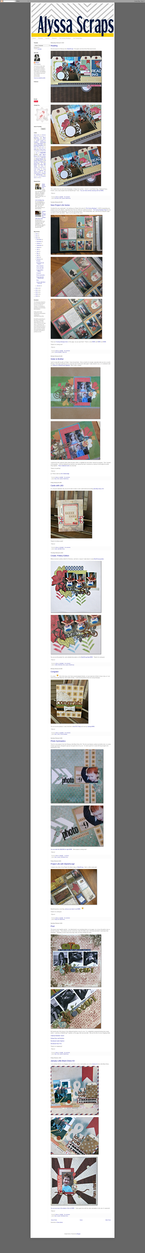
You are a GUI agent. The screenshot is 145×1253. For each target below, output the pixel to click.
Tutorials (44, 173)
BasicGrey (36, 137)
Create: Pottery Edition (60, 556)
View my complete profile (39, 78)
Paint (41, 162)
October (38, 243)
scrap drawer (37, 169)
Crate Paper (40, 143)
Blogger (78, 1233)
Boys (56, 478)
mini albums (37, 157)
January (39, 285)
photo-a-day (36, 163)
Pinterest (54, 38)
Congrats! (55, 672)
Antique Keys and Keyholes (57, 1038)
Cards (56, 548)
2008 (36, 296)
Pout (52, 926)
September (39, 245)
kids (36, 152)
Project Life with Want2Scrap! (63, 864)
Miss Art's (43, 157)
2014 (36, 236)
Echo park (57, 198)
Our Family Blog (77, 38)
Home (34, 38)
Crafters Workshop (58, 664)
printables (36, 167)
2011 (36, 290)
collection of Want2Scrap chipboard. (61, 365)
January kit (94, 1064)
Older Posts (108, 1220)
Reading (54, 46)
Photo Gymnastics (58, 741)
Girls (60, 198)
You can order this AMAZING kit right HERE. (61, 849)
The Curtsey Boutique (65, 38)
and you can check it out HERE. (73, 909)
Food (35, 147)
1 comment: (66, 855)
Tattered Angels (37, 171)
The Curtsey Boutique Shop (100, 210)
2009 (36, 294)
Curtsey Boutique (58, 352)
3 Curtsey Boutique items (62, 341)
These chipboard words (63, 465)
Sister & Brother (57, 359)
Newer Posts (54, 1220)
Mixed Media (39, 159)
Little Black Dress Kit (98, 488)
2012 (36, 288)
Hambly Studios (42, 149)
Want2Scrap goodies (99, 559)
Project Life (64, 352)
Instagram (37, 150)
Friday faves (41, 147)
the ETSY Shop (77, 726)
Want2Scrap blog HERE (87, 657)
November (39, 241)
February (39, 259)
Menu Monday (43, 156)
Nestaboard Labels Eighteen (57, 1041)
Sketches (41, 170)
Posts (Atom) (60, 1222)
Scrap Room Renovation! (44, 186)
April (38, 255)
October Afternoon (38, 160)
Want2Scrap (70, 48)
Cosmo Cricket (39, 140)
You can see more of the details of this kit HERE (62, 1208)
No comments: (67, 196)
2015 (36, 233)
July (38, 249)
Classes (44, 139)
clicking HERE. (91, 726)
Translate (39, 49)
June (38, 251)
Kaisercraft (43, 150)
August (38, 247)
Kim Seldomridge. (65, 473)
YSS (39, 177)
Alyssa (37, 62)
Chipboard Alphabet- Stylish (57, 1035)
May (38, 253)
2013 (36, 237)
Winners (35, 176)
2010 (36, 292)
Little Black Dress (61, 548)
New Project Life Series (60, 205)
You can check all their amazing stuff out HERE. (92, 190)
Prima (42, 166)
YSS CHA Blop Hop (39, 200)
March (38, 257)
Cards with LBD (57, 486)
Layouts (47, 38)
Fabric (43, 146)
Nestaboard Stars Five (56, 1043)
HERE (93, 341)
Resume (40, 38)
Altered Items (37, 134)
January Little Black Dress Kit (63, 1061)
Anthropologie (41, 136)
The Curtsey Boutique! (91, 208)
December (39, 239)
